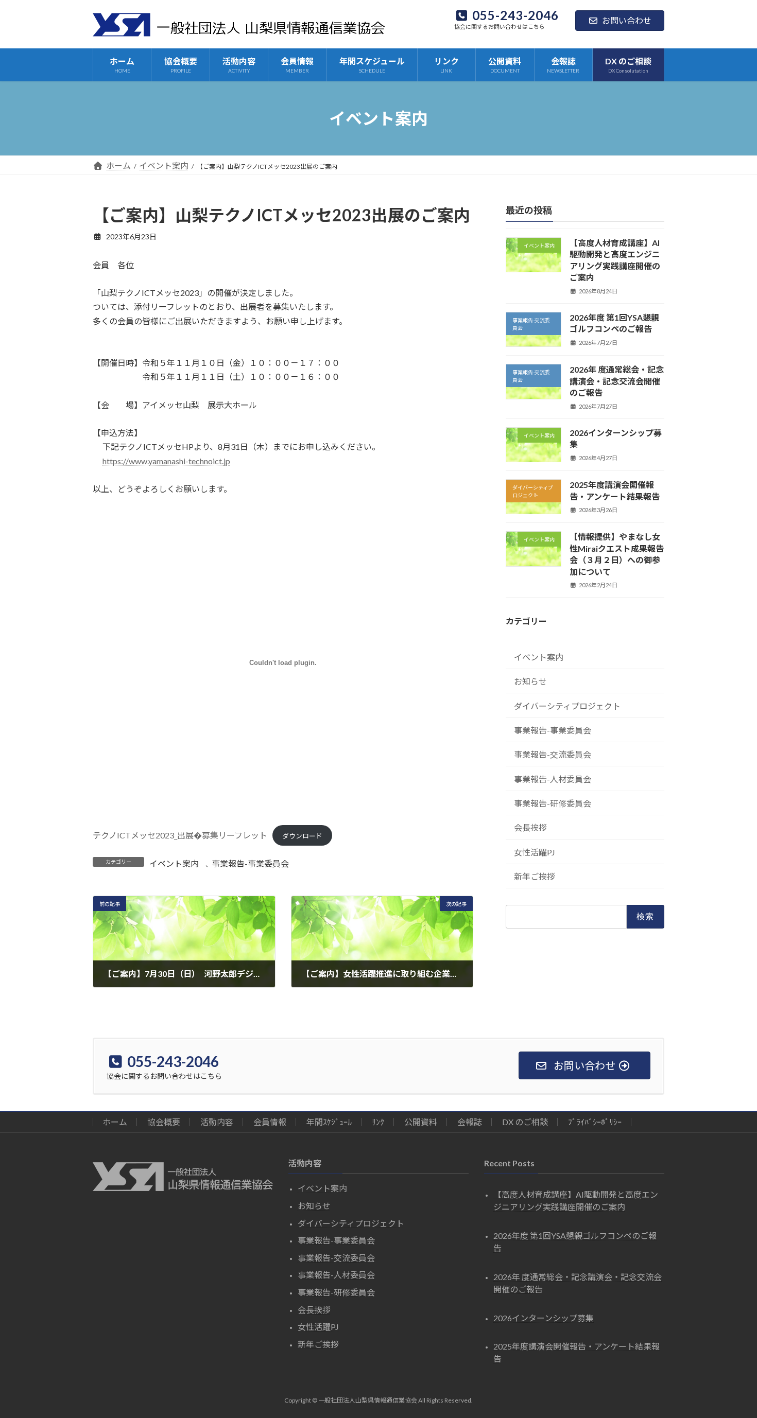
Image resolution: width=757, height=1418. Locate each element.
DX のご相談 (525, 1122)
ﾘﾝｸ (378, 1122)
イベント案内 (174, 863)
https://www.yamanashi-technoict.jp (166, 461)
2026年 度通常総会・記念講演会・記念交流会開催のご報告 (617, 380)
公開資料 (420, 1122)
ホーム (114, 1122)
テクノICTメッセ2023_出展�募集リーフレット (180, 835)
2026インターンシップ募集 (543, 1318)
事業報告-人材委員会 (552, 779)
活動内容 (216, 1122)
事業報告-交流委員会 (552, 754)
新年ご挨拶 (534, 876)
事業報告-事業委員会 (250, 863)
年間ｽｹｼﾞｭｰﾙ (329, 1122)
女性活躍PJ (534, 852)
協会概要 (163, 1122)
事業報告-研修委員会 (552, 803)
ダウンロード (302, 836)
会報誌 (469, 1122)
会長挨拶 (530, 827)
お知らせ (530, 681)
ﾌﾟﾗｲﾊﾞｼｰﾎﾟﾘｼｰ (595, 1122)
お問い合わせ (626, 20)
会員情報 (269, 1122)
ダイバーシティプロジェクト (567, 705)
